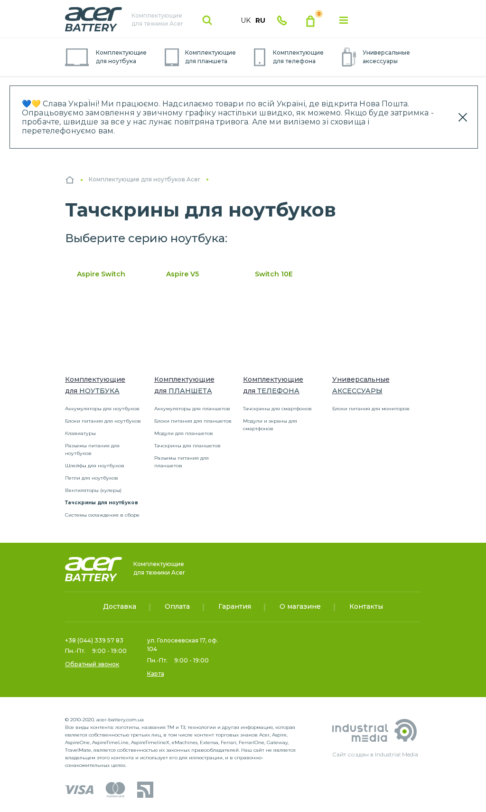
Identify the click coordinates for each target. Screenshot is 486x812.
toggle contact (281, 20)
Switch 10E (274, 274)
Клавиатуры (80, 433)
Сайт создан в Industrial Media (375, 754)
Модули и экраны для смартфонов (270, 425)
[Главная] (70, 179)
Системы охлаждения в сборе (102, 515)
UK (246, 20)
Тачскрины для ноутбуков (101, 503)
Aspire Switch (101, 274)
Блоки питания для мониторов (371, 409)
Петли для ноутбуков (91, 478)
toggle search (207, 20)
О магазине (300, 606)
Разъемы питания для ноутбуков (92, 449)
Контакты (366, 606)
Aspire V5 (182, 274)
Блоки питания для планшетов (193, 421)
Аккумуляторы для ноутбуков (102, 409)
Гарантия (234, 606)
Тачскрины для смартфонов (277, 409)
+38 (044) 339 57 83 (94, 640)
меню (343, 20)
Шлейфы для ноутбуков (94, 466)
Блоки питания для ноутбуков (103, 421)
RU (260, 20)
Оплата (177, 606)
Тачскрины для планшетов (187, 446)
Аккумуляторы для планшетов (192, 409)
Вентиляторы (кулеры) (93, 490)
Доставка (119, 606)
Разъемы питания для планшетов (181, 462)
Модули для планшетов (183, 433)
